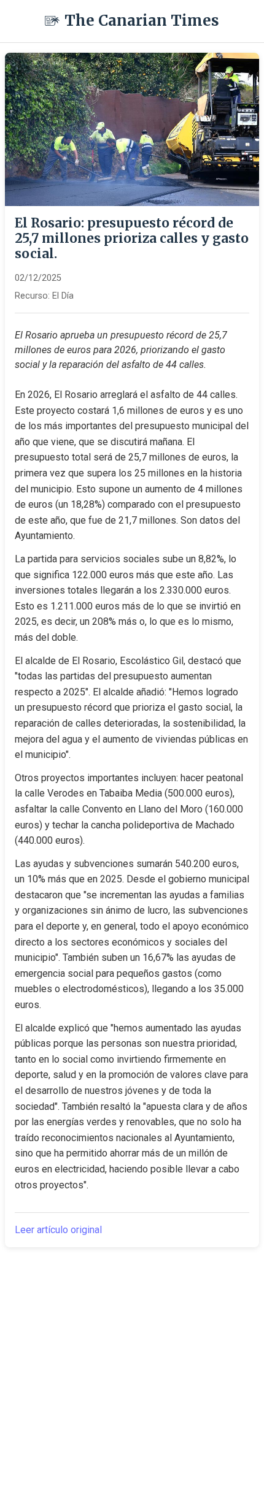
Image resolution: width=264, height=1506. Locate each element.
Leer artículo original (58, 1230)
